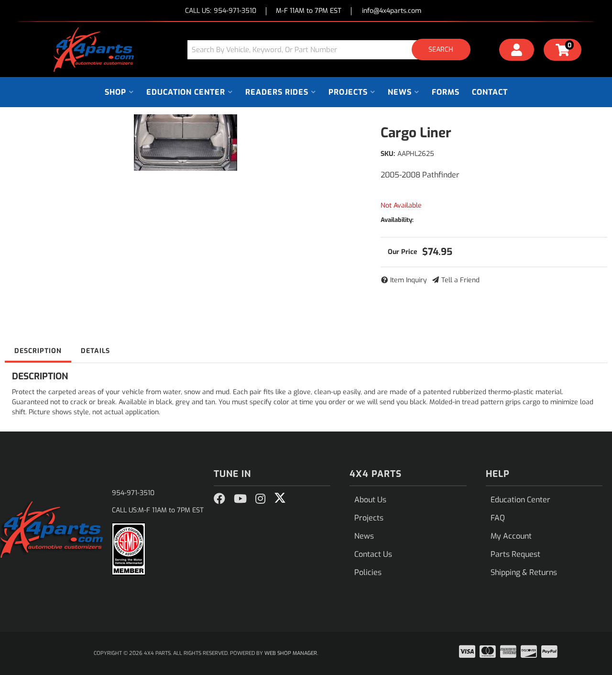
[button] (332, 49)
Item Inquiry (408, 280)
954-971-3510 (133, 493)
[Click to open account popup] (517, 51)
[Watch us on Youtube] (240, 499)
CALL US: (220, 11)
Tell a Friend (460, 280)
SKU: (388, 153)
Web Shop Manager (290, 653)
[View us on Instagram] (260, 499)
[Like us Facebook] (219, 499)
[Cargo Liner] (185, 142)
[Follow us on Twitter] (280, 498)
